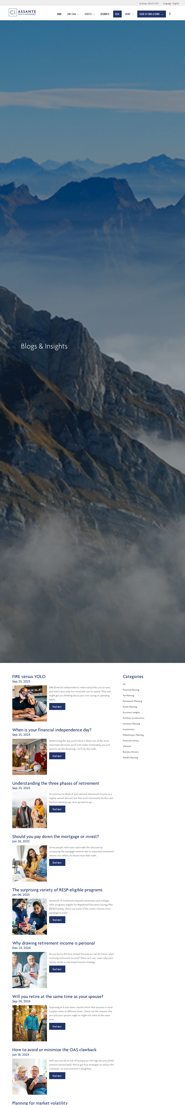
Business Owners (130, 751)
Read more (57, 706)
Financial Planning (131, 689)
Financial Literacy (131, 740)
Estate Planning (130, 706)
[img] (92, 331)
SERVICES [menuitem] (89, 15)
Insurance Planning (131, 723)
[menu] (170, 14)
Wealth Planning (130, 757)
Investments (128, 729)
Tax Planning (128, 695)
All (124, 684)
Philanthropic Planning (133, 735)
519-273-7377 (153, 3)
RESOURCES (105, 14)
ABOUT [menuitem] (129, 15)
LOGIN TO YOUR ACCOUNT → (151, 14)
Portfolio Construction (133, 718)
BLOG (117, 14)
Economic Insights (131, 712)
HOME (59, 14)
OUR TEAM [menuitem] (71, 15)
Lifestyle (127, 746)
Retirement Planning (132, 701)
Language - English (171, 3)
